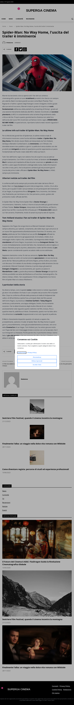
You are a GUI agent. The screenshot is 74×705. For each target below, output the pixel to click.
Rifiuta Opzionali (37, 361)
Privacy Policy (32, 353)
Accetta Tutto (37, 365)
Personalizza (37, 357)
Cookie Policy (21, 353)
